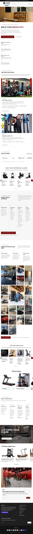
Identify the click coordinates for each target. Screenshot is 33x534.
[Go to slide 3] (16, 366)
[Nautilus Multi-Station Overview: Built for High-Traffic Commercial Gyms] (8, 453)
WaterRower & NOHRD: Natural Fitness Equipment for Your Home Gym (22, 459)
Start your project (5, 337)
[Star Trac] (21, 158)
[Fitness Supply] (6, 4)
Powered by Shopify (20, 532)
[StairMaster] (13, 158)
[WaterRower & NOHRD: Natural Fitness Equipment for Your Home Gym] (22, 453)
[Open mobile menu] (2, 4)
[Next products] (32, 180)
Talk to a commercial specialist (8, 232)
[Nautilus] (5, 158)
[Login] (29, 4)
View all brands (29, 153)
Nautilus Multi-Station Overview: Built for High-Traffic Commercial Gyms (7, 459)
